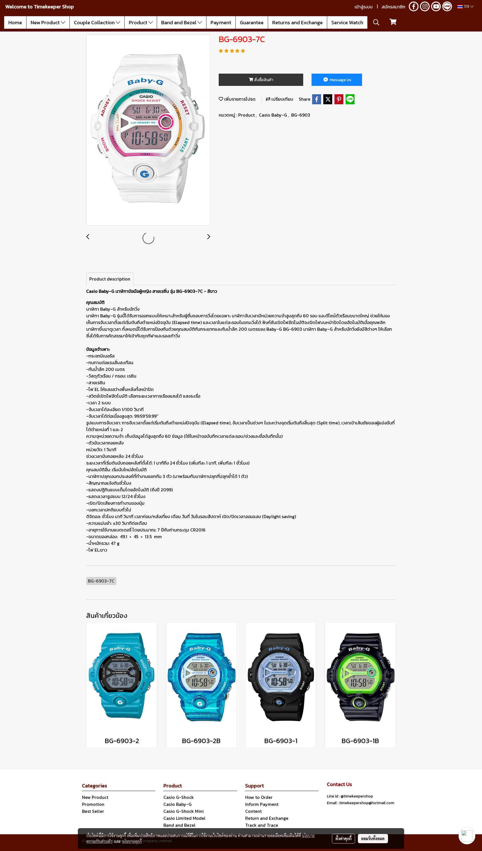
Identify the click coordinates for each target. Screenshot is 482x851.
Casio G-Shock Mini (183, 811)
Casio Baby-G (273, 115)
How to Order (259, 797)
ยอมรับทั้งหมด (373, 838)
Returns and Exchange (297, 22)
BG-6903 (300, 115)
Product (138, 22)
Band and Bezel (179, 22)
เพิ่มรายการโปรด (239, 99)
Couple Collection (95, 22)
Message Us (340, 80)
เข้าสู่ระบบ (364, 6)
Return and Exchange (266, 818)
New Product (46, 22)
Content (253, 811)
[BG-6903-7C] (148, 130)
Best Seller (93, 811)
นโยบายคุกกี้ (132, 841)
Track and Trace (261, 825)
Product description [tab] (109, 278)
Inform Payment (261, 804)
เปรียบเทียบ (281, 99)
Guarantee (252, 22)
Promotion (93, 804)
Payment (221, 22)
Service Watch (347, 22)
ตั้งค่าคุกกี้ (343, 838)
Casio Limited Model (184, 818)
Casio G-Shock (178, 797)
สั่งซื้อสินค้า (263, 80)
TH (466, 6)
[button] (376, 22)
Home (15, 22)
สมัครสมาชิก (393, 6)
